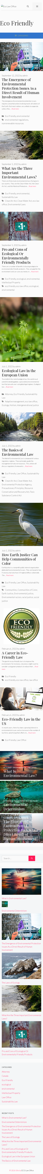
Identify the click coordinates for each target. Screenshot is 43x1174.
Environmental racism (11, 597)
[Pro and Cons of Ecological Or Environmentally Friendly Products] (21, 1046)
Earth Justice (7, 593)
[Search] (31, 858)
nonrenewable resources (13, 123)
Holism (13, 405)
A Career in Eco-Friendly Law (15, 655)
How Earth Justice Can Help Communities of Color (20, 559)
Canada (5, 1076)
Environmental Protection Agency (16, 484)
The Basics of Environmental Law (17, 452)
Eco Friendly (10, 116)
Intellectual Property (11, 282)
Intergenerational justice (28, 405)
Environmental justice (23, 593)
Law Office (21, 473)
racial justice (27, 597)
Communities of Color (27, 590)
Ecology (5, 405)
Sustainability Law (10, 197)
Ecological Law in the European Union (19, 372)
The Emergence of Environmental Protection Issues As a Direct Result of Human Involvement (20, 88)
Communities (11, 590)
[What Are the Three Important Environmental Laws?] (21, 1010)
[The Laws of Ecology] (21, 977)
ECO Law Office (28, 1170)
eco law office (22, 286)
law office (33, 680)
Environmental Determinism (14, 910)
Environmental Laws (17, 204)
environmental (23, 116)
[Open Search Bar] (27, 6)
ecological (21, 279)
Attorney (9, 394)
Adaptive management (14, 401)
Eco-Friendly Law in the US (21, 721)
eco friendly (10, 286)
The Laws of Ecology (11, 982)
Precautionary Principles (13, 488)
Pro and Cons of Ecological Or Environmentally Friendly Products (16, 256)
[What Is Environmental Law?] (21, 778)
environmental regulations (16, 120)
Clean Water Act (24, 201)
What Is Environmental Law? (14, 898)
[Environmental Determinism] (21, 811)
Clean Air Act (11, 201)
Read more (15, 109)
